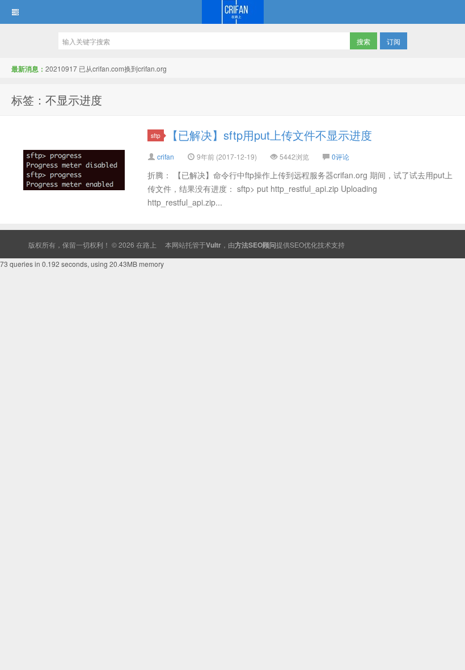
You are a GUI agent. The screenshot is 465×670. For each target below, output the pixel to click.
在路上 (232, 12)
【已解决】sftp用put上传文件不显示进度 (269, 135)
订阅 (393, 41)
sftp (155, 135)
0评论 (340, 156)
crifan (165, 156)
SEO (297, 244)
